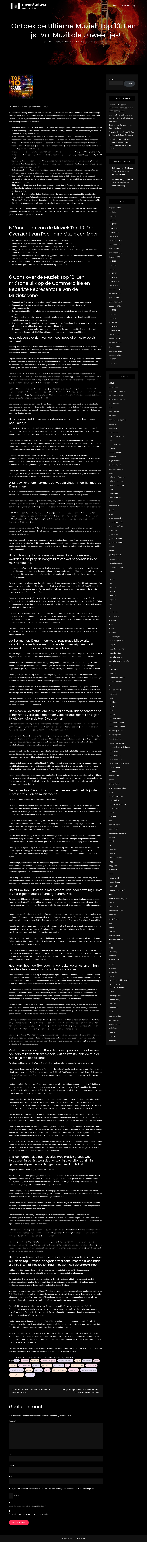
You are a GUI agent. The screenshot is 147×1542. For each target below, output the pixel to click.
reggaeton (113, 866)
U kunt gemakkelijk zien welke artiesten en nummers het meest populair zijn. (43, 243)
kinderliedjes (114, 636)
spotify (111, 943)
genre (96, 1361)
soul (110, 923)
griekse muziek (115, 555)
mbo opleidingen (116, 690)
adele (16, 1361)
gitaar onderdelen (116, 526)
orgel (111, 792)
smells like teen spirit (88, 1370)
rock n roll (113, 886)
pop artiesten (114, 825)
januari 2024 (114, 334)
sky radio (112, 915)
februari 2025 (114, 281)
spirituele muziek (116, 939)
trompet (112, 968)
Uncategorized (115, 995)
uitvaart (112, 991)
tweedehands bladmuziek (119, 980)
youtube (112, 1036)
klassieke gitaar (115, 653)
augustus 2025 (115, 257)
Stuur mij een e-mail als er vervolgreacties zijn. (27, 1506)
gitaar (111, 514)
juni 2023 (113, 363)
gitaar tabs (113, 530)
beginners (113, 428)
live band (112, 673)
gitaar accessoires (116, 518)
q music (112, 837)
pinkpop (112, 816)
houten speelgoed (116, 567)
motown (112, 706)
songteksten (114, 919)
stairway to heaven (16, 1375)
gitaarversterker (115, 538)
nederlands (113, 751)
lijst (67, 1365)
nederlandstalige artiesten (119, 763)
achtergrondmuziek (117, 391)
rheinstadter (17, 1357)
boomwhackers (115, 444)
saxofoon (112, 894)
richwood (113, 870)
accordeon (113, 387)
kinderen (112, 632)
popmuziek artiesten (117, 833)
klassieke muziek (116, 657)
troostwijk (113, 972)
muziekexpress (115, 739)
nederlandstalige (115, 759)
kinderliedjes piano (117, 641)
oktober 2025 (114, 249)
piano (111, 812)
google (111, 547)
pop (110, 821)
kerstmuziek (114, 616)
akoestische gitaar (116, 395)
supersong (113, 951)
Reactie (12, 1421)
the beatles (30, 1375)
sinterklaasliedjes (116, 911)
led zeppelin (58, 1365)
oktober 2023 (114, 347)
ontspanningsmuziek (117, 788)
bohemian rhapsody (48, 1361)
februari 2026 (114, 232)
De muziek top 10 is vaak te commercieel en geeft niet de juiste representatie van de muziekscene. (51, 302)
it (109, 575)
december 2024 (115, 289)
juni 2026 (113, 216)
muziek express (115, 718)
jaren (111, 583)
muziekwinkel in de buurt (119, 747)
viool (111, 1012)
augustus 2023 (115, 355)
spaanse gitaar (114, 935)
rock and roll (114, 878)
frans (111, 489)
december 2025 (115, 240)
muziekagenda (115, 735)
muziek (112, 714)
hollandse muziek (116, 563)
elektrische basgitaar (117, 477)
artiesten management (118, 420)
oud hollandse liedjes (117, 804)
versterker (113, 1008)
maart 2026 (113, 228)
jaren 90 (112, 600)
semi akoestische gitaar (118, 898)
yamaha (112, 1032)
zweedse (112, 1040)
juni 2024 (113, 314)
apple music (114, 412)
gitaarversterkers (116, 542)
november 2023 (115, 343)
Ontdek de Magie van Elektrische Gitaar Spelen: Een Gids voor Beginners (121, 108)
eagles (78, 1361)
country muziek (115, 452)
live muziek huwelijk (117, 677)
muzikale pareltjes (16, 1370)
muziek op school (116, 731)
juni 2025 (113, 265)
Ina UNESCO (117, 179)
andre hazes (114, 403)
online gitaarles (115, 784)
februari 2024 (114, 330)
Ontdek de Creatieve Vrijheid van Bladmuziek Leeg (122, 171)
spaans (111, 927)
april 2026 (113, 224)
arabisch (112, 416)
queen (47, 1370)
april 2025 (113, 273)
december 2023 (115, 339)
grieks (111, 551)
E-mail (12, 1465)
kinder (111, 628)
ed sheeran (87, 1361)
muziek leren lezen (116, 722)
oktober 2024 (114, 298)
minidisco (113, 702)
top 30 (111, 964)
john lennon (46, 1365)
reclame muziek (115, 857)
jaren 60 (112, 587)
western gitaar (115, 1024)
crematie (112, 457)
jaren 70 (112, 591)
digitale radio (114, 461)
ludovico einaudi (115, 681)
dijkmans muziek (116, 469)
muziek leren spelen (117, 726)
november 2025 (115, 244)
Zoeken (112, 79)
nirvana (29, 1370)
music (111, 710)
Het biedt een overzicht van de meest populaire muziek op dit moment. (40, 240)
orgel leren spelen (116, 796)
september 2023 (115, 351)
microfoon (113, 694)
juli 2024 (112, 310)
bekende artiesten (116, 436)
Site (10, 1476)
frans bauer (113, 493)
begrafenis (113, 432)
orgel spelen (114, 800)
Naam (12, 1454)
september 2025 (115, 253)
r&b (110, 845)
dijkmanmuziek (115, 465)
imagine (36, 1365)
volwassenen (114, 1020)
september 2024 (115, 302)
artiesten (25, 1361)
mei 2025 (112, 269)
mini (111, 698)
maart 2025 (113, 277)
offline (111, 780)
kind (111, 624)
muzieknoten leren (116, 743)
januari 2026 (114, 236)
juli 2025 (112, 261)
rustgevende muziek (117, 890)
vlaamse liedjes (115, 1016)
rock (111, 874)
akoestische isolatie (117, 399)
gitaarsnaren (114, 534)
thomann (112, 956)
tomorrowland (114, 960)
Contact (126, 6)
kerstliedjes (113, 612)
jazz (110, 604)
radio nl (112, 853)
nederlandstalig (115, 755)
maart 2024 (113, 326)
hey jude (13, 1365)
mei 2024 (112, 318)
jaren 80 (112, 596)
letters (111, 665)
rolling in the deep (59, 1370)
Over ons (114, 6)
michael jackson (77, 1365)
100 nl (111, 383)
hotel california (24, 1365)
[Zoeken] (134, 5)
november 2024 (115, 294)
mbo (110, 686)
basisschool (113, 424)
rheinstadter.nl (35, 4)
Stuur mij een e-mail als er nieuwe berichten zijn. (29, 1514)
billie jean (34, 1361)
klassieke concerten (117, 649)
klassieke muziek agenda (119, 661)
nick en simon (114, 767)
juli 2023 (112, 359)
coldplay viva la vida (65, 1361)
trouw (111, 976)
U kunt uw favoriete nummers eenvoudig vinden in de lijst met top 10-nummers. (44, 246)
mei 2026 (112, 220)
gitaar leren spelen (116, 522)
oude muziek (114, 808)
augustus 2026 (115, 208)
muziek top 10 (91, 1365)
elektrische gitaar (116, 481)
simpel (111, 902)
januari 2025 (114, 285)
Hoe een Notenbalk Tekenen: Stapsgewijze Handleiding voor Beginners (121, 118)
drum (111, 473)
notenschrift (114, 776)
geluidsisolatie (115, 506)
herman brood (114, 559)
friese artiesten (115, 497)
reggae (112, 861)
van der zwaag (114, 999)
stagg (111, 947)
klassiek (112, 645)
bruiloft (112, 448)
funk (111, 502)
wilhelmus (113, 1028)
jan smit (112, 579)
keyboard (112, 620)
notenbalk (113, 771)
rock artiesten (114, 882)
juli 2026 (112, 212)
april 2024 (113, 322)
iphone (112, 571)
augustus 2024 (115, 306)
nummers (38, 1370)
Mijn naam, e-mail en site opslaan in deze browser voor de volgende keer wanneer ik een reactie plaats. (52, 1488)
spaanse (112, 931)
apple (111, 407)
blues (111, 440)
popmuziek (113, 829)
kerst (111, 608)
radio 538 (113, 849)
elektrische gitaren (116, 485)
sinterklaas (113, 906)
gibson (111, 510)
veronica (112, 1004)
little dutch (113, 669)
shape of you (73, 1370)
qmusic (112, 841)
